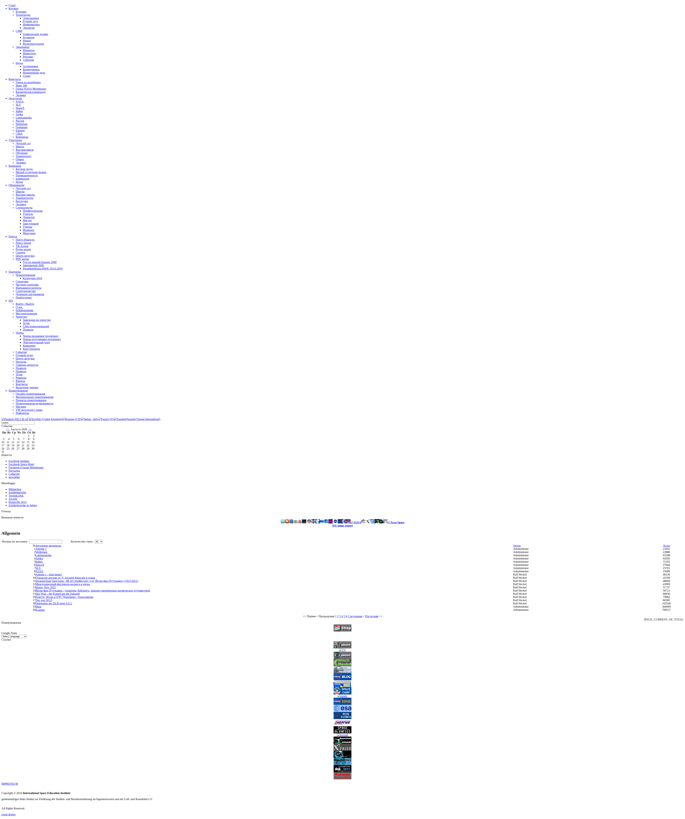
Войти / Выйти (25, 303)
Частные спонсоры (27, 284)
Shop (38, 606)
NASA (20, 101)
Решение (21, 377)
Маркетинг (29, 53)
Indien (19, 111)
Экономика (22, 47)
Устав (26, 323)
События (28, 59)
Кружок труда (24, 169)
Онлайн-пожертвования (30, 393)
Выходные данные (27, 387)
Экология (28, 27)
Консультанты (31, 348)
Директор (29, 217)
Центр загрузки (25, 255)
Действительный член (36, 342)
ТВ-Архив (22, 246)
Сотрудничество (26, 291)
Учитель (28, 213)
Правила (28, 329)
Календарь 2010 (32, 278)
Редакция (28, 37)
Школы (20, 191)
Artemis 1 (41, 548)
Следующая (355, 616)
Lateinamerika (24, 117)
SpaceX (20, 108)
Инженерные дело (34, 72)
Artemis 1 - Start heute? (48, 574)
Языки (27, 40)
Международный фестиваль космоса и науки (62, 584)
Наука (19, 63)
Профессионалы (33, 210)
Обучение (22, 152)
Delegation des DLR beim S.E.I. (53, 603)
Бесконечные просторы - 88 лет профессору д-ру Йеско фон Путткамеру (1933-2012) (86, 580)
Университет (23, 156)
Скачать (20, 252)
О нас (19, 307)
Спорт (27, 75)
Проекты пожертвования (31, 400)
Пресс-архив (23, 242)
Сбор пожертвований (36, 326)
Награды (21, 361)
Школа (20, 146)
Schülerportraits (24, 310)
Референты (22, 413)
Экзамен (21, 95)
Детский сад (23, 143)
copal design (8, 814)
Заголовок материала (48, 545)
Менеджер (29, 233)
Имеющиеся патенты (28, 287)
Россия (20, 120)
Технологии (23, 14)
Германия (21, 127)
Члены (20, 332)
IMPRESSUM (9, 783)
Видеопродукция (33, 43)
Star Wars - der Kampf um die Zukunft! (57, 593)
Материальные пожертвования (34, 397)
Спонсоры (22, 281)
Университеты (24, 197)
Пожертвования (25, 275)
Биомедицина (31, 69)
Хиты (666, 545)
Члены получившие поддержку (42, 339)
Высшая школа (25, 149)
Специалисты (24, 207)
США (19, 133)
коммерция (22, 178)
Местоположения (26, 313)
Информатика (31, 24)
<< (8, 429)
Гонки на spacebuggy (28, 82)
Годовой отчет (24, 355)
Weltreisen (21, 124)
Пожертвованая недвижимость (34, 403)
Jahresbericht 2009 (33, 265)
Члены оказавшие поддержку (41, 336)
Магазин (21, 406)
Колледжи (22, 201)
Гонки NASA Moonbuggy (31, 88)
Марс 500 (21, 85)
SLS (18, 104)
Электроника (31, 18)
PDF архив (22, 258)
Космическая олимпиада (30, 91)
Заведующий (31, 223)
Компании (22, 136)
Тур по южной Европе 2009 (40, 262)
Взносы (20, 380)
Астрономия (30, 66)
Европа (20, 130)
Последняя (371, 616)
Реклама (28, 56)
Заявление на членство (37, 319)
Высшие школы (25, 194)
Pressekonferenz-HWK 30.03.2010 (43, 268)
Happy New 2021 (45, 587)
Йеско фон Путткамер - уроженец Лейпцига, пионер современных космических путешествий (92, 590)
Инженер (28, 230)
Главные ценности (27, 364)
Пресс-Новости (25, 239)
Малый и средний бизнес (31, 172)
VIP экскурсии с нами (29, 409)
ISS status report (342, 525)
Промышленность (27, 175)
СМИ (19, 30)
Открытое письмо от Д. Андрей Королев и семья (65, 577)
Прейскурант (24, 297)
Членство (21, 316)
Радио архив (23, 249)
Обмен (20, 159)
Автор (517, 545)
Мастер (27, 220)
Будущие (21, 11)
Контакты (22, 384)
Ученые (27, 226)
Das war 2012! (43, 600)
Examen (40, 609)
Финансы (28, 50)
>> (30, 429)
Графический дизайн (35, 34)
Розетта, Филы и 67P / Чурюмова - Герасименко (64, 597)
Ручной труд (30, 21)
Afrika (19, 114)
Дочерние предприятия (30, 294)
